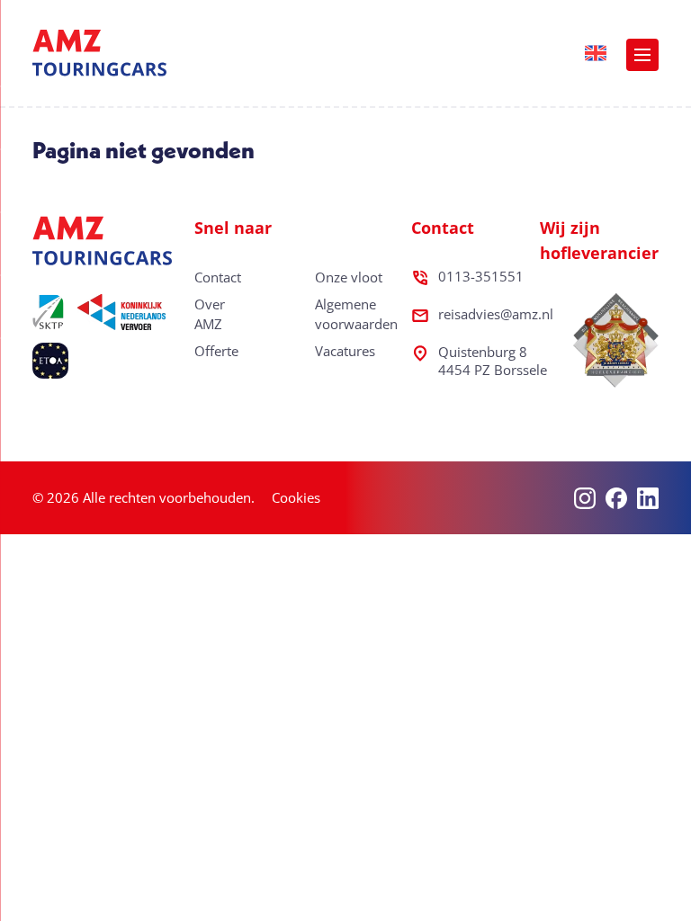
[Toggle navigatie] (642, 54)
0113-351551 (481, 276)
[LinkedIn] (648, 498)
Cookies (296, 497)
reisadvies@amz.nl (495, 314)
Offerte (216, 351)
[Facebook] (616, 498)
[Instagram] (585, 498)
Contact (217, 277)
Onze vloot (348, 277)
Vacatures (345, 351)
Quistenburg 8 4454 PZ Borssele (492, 361)
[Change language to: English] (595, 53)
